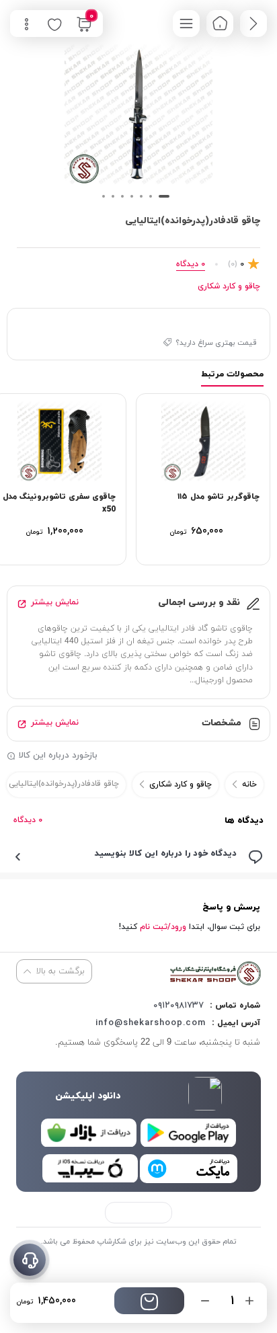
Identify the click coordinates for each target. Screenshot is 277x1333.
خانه (249, 784)
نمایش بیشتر (55, 602)
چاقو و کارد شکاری (229, 286)
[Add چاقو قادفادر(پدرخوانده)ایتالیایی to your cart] (149, 1300)
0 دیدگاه (27, 820)
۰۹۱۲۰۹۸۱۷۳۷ (178, 1006)
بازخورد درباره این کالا (58, 756)
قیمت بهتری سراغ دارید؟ (215, 342)
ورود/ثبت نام (163, 927)
